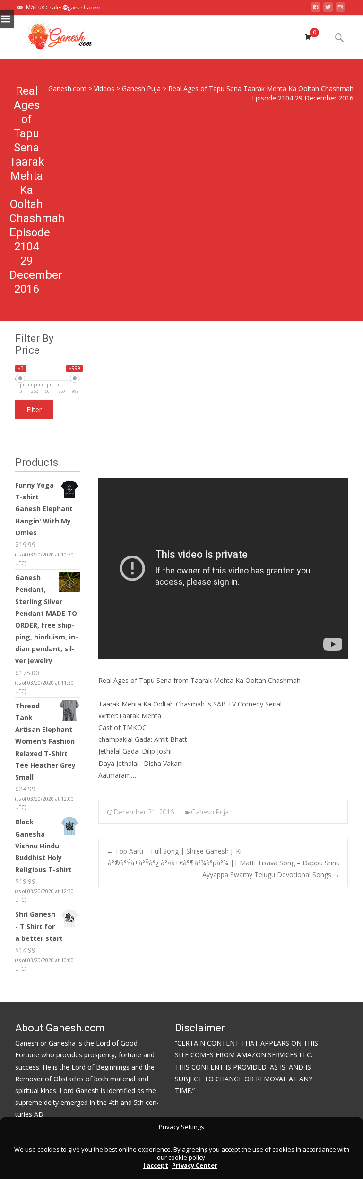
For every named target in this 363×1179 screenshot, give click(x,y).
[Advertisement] (223, 407)
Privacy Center (194, 1165)
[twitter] (328, 9)
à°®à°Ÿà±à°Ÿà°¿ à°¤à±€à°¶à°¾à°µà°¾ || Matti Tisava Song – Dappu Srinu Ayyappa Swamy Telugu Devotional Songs (224, 868)
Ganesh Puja (210, 811)
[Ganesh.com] (51, 34)
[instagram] (340, 9)
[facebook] (315, 9)
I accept (155, 1165)
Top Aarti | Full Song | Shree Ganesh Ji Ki (174, 851)
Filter (34, 409)
